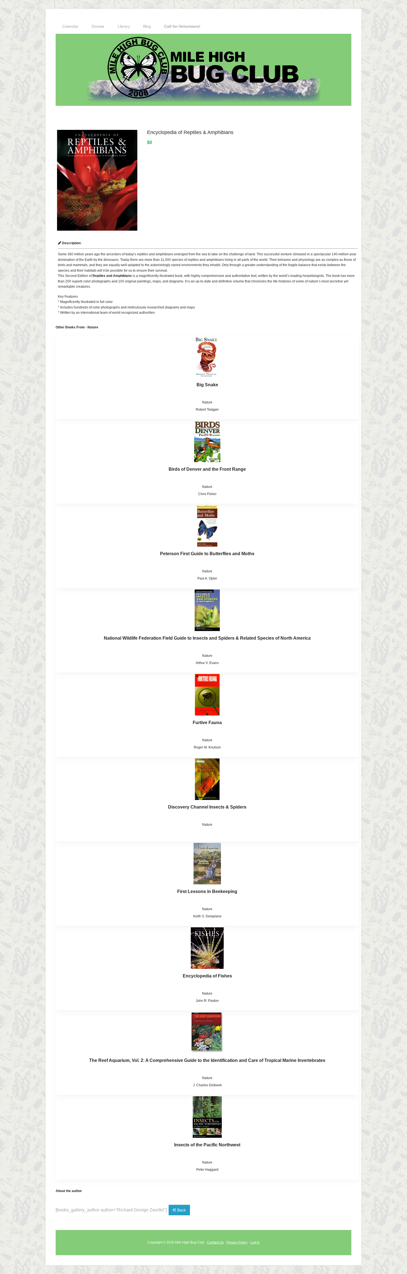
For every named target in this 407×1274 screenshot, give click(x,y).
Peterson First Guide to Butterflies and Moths (207, 553)
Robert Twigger (207, 409)
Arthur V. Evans (207, 663)
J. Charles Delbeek (207, 1085)
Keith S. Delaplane (207, 916)
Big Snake (207, 384)
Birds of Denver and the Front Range (207, 469)
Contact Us (215, 1242)
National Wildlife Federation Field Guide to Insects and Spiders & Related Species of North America (207, 638)
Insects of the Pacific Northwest (207, 1144)
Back (181, 1210)
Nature (207, 402)
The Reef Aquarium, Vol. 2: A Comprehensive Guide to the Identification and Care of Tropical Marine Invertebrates (207, 1060)
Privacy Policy (237, 1242)
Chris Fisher (207, 494)
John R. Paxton (207, 1001)
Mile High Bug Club (203, 69)
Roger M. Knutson (207, 747)
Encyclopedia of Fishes (207, 976)
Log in (255, 1242)
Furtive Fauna (207, 722)
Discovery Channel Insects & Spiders (207, 807)
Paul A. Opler (207, 578)
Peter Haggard (207, 1170)
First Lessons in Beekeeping (207, 891)
